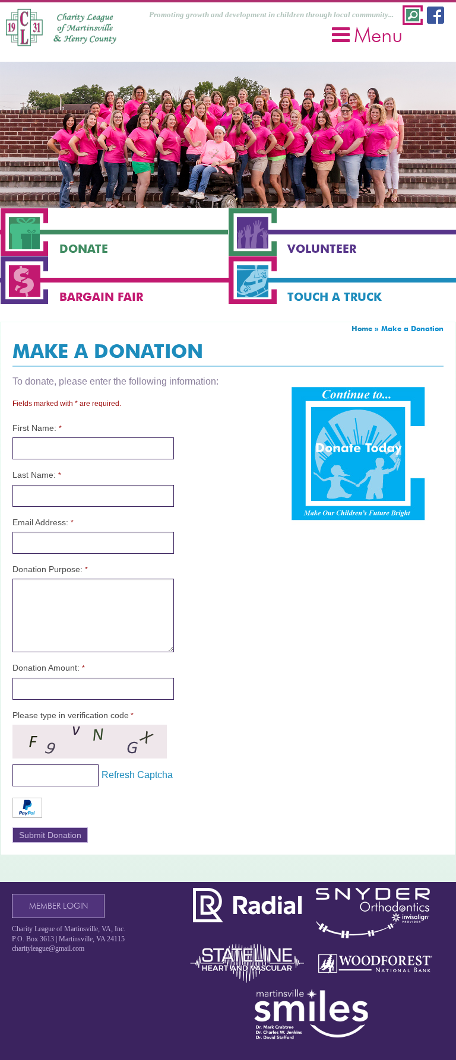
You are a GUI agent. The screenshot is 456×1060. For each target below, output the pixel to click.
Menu (378, 34)
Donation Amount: (48, 667)
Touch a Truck (334, 297)
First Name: (37, 428)
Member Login (58, 906)
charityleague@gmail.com (48, 948)
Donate (83, 249)
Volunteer (321, 249)
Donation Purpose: (50, 569)
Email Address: (43, 522)
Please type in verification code (73, 715)
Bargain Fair (101, 297)
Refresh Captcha (137, 775)
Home (362, 328)
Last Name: (36, 475)
